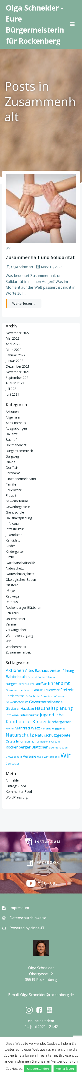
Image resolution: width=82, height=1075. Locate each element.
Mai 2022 (12, 338)
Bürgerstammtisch (19, 451)
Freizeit (11, 495)
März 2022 (13, 349)
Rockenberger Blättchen (23, 607)
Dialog (10, 462)
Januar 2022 (14, 360)
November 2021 (18, 372)
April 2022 (13, 344)
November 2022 (18, 333)
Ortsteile (12, 585)
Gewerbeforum (17, 501)
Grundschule (15, 512)
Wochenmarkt (16, 647)
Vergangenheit (16, 630)
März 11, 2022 (51, 267)
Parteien (25, 741)
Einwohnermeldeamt (21, 479)
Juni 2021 (12, 394)
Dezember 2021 (17, 366)
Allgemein (13, 417)
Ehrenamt (13, 473)
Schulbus (12, 613)
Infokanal (12, 523)
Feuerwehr (13, 490)
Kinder (10, 546)
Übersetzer (12, 763)
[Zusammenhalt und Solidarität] (41, 208)
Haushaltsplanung (19, 518)
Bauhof (11, 439)
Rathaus (12, 602)
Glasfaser (13, 708)
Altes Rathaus (16, 423)
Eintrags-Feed (16, 786)
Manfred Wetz (27, 728)
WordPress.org (17, 797)
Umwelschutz (14, 756)
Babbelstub (16, 676)
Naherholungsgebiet (53, 728)
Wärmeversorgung (19, 635)
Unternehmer (15, 619)
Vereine (11, 624)
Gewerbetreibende (46, 701)
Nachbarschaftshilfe (20, 563)
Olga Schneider (22, 267)
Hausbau (27, 708)
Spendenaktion (58, 747)
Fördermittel (15, 696)
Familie (11, 484)
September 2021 (18, 377)
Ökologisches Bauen (21, 579)
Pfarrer (35, 741)
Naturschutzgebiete (20, 574)
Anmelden (13, 780)
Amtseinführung (62, 670)
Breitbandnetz (16, 445)
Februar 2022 (15, 355)
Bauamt (12, 434)
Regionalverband (50, 741)
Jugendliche (14, 535)
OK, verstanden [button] (38, 1069)
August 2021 (15, 383)
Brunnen (52, 677)
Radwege (12, 596)
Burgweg (12, 456)
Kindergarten (15, 551)
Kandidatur (14, 540)
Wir (8, 248)
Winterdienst (51, 756)
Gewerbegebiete (18, 507)
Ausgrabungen (16, 428)
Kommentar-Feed (19, 791)
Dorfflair (12, 467)
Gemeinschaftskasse (53, 696)
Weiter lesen (65, 1069)
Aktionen (12, 411)
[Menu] (72, 24)
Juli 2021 (12, 388)
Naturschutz (15, 568)
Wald (40, 756)
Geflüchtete (33, 696)
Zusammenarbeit (18, 652)
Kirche (10, 557)
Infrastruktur (15, 529)
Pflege (10, 591)
